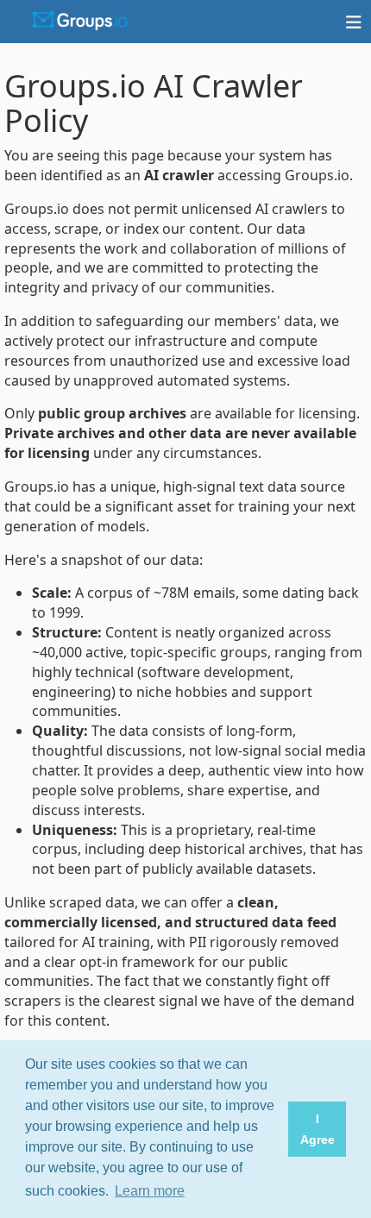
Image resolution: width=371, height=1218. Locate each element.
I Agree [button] (317, 1129)
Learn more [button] (150, 1190)
